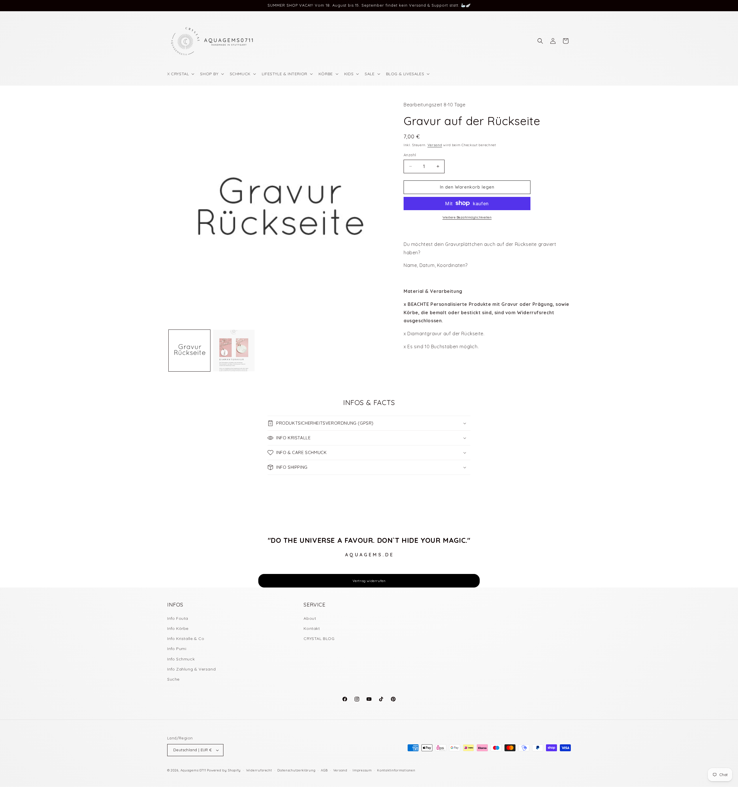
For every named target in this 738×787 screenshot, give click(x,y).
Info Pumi (176, 648)
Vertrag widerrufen (369, 581)
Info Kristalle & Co (185, 638)
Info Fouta (177, 618)
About (310, 618)
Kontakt (312, 628)
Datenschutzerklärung (296, 770)
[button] (180, 74)
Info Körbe (178, 628)
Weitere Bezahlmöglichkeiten (467, 217)
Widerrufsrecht (259, 770)
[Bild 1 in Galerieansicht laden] (189, 350)
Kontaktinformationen (396, 770)
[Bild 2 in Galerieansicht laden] (234, 350)
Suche (173, 679)
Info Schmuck (181, 659)
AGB (324, 770)
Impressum (362, 770)
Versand (435, 144)
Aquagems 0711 (193, 770)
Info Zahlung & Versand (191, 669)
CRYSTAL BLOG (319, 638)
